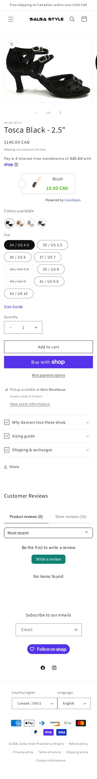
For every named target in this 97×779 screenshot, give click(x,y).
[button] (11, 19)
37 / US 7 (48, 257)
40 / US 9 (21, 282)
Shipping (9, 149)
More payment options (48, 375)
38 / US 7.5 (22, 270)
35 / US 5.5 (52, 244)
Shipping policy (77, 752)
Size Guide (13, 306)
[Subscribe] (75, 629)
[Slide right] (60, 113)
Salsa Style (28, 744)
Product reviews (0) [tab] (26, 516)
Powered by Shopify (50, 744)
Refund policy (78, 744)
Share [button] (14, 466)
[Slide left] (37, 113)
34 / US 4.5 (19, 244)
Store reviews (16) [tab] (70, 516)
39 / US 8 (51, 269)
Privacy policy (23, 752)
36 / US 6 (18, 257)
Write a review (48, 559)
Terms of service (50, 752)
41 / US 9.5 (49, 281)
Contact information (50, 760)
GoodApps (73, 200)
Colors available (19, 210)
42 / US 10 (19, 293)
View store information (30, 404)
